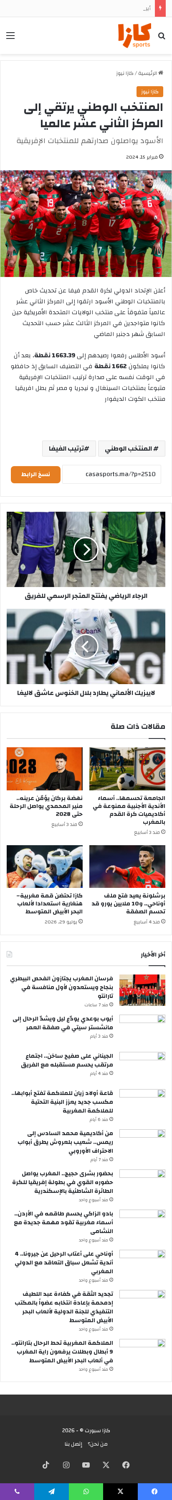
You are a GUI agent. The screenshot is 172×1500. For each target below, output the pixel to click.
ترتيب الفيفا (66, 448)
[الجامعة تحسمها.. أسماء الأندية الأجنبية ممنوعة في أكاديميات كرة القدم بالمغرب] (127, 768)
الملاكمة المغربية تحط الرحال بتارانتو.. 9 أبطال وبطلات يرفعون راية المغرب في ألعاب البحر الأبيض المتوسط (62, 1352)
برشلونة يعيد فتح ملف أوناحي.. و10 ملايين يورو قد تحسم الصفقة (128, 903)
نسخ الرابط (35, 474)
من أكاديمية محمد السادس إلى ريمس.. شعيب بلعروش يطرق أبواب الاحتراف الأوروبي (65, 1142)
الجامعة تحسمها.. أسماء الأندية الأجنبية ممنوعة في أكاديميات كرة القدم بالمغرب (129, 810)
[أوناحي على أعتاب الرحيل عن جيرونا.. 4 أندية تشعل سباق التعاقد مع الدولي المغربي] (142, 1265)
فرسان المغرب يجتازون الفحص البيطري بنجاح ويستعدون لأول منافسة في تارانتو (61, 987)
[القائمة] (10, 38)
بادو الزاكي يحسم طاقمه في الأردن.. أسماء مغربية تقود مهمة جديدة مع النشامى (63, 1222)
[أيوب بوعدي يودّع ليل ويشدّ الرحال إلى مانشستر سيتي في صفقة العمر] (142, 1030)
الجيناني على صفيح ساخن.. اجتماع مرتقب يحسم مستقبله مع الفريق (67, 1060)
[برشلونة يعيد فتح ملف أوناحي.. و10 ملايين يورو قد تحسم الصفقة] (127, 866)
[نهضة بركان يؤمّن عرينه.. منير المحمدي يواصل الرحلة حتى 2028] (45, 768)
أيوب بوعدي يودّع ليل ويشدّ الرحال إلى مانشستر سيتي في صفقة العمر (63, 1023)
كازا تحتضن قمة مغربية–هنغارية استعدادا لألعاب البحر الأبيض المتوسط (49, 903)
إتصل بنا (73, 1444)
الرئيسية (148, 73)
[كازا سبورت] (134, 35)
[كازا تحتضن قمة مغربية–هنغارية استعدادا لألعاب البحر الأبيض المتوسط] (45, 866)
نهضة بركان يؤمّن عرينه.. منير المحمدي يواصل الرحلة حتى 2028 (46, 806)
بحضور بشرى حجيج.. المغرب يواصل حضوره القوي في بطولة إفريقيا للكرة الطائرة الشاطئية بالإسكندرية (62, 1182)
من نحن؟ (98, 1444)
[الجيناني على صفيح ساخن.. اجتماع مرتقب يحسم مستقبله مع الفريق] (142, 1067)
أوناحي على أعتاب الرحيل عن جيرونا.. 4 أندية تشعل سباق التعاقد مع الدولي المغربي (64, 1263)
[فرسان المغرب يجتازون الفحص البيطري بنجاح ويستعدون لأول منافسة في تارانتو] (142, 990)
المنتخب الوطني (129, 448)
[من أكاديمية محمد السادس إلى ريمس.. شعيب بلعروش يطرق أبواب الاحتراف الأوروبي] (142, 1145)
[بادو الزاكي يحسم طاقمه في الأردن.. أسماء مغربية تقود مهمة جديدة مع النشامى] (142, 1225)
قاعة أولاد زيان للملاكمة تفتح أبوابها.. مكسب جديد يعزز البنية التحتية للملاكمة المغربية (62, 1102)
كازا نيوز (125, 73)
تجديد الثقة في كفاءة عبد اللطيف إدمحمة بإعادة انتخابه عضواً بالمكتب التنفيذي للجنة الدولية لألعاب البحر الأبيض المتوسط (64, 1307)
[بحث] (161, 38)
